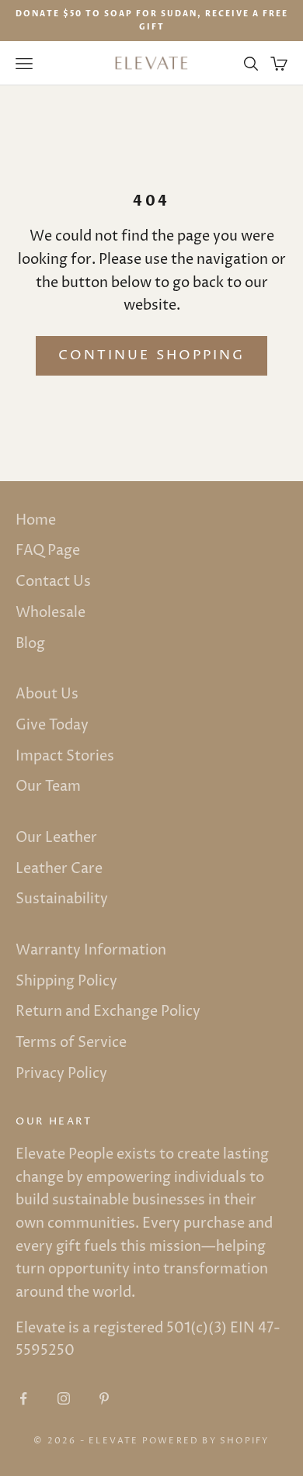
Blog (30, 643)
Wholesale (50, 612)
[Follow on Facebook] (23, 1398)
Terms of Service (71, 1042)
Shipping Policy (66, 981)
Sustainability (62, 899)
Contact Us (53, 581)
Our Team (48, 786)
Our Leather (56, 837)
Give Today (52, 725)
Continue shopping (151, 355)
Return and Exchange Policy (108, 1011)
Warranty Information (91, 950)
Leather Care (59, 868)
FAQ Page (48, 550)
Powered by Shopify (206, 1441)
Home (36, 520)
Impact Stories (65, 756)
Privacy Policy (61, 1073)
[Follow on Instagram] (63, 1398)
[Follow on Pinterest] (104, 1398)
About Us (47, 694)
